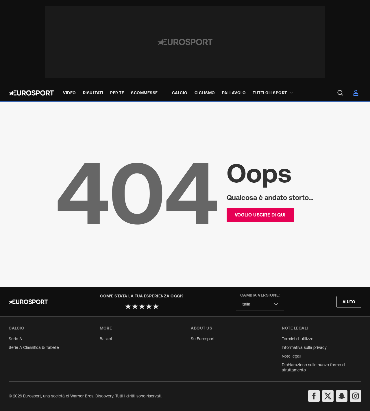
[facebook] (314, 396)
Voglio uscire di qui (260, 214)
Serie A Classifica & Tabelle (34, 347)
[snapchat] (341, 396)
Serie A (15, 338)
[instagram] (355, 396)
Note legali (291, 356)
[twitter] (328, 396)
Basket (106, 338)
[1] (128, 306)
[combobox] (260, 304)
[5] (155, 306)
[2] (135, 306)
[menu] (340, 92)
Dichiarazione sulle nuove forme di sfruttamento (313, 367)
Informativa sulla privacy (304, 347)
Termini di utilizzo (297, 338)
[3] (141, 306)
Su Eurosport (203, 338)
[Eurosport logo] (31, 93)
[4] (148, 306)
